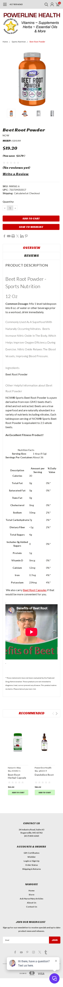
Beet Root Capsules (35, 590)
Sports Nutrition (19, 42)
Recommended (31, 713)
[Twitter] (17, 236)
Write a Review (16, 174)
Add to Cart (18, 792)
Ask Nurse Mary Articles (31, 898)
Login (26, 861)
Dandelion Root (44, 774)
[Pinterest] (26, 236)
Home (5, 42)
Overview (31, 247)
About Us (31, 902)
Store (31, 894)
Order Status (31, 865)
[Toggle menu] (5, 6)
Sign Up (35, 861)
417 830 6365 (16, 4)
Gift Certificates (31, 853)
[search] (45, 4)
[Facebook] (4, 236)
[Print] (13, 236)
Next (56, 78)
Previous (6, 78)
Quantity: (8, 201)
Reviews (31, 255)
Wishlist (31, 857)
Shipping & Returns (31, 869)
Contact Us (31, 906)
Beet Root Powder (37, 42)
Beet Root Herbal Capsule (17, 776)
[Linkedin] (22, 236)
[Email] (8, 236)
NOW (6, 135)
